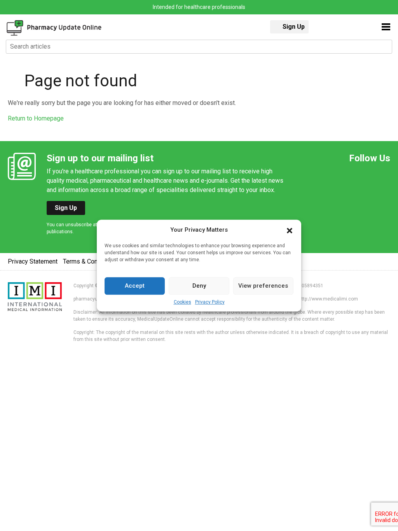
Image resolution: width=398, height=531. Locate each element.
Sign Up (294, 26)
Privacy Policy (210, 302)
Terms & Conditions (89, 261)
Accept (135, 285)
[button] (289, 230)
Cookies (182, 302)
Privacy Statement (33, 261)
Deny (199, 285)
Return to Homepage (36, 118)
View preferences (263, 285)
